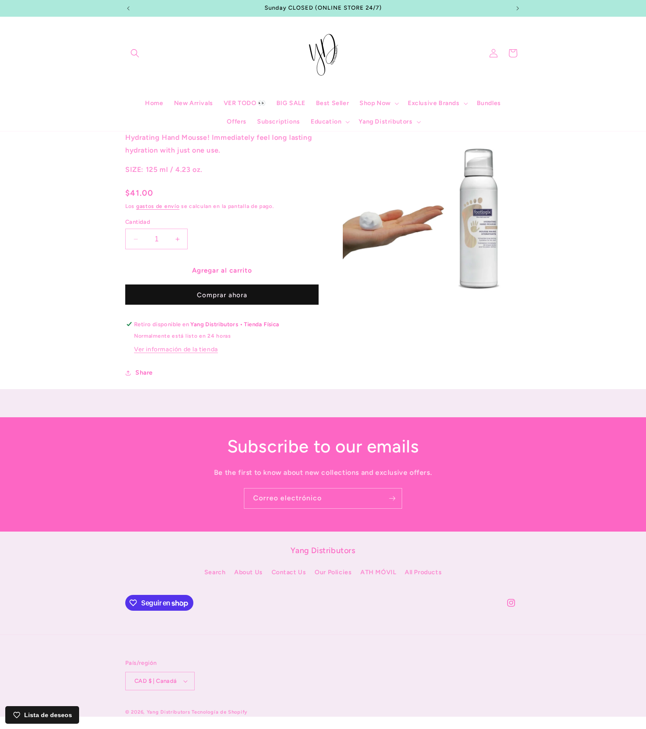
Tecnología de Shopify (219, 712)
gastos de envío (158, 206)
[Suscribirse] (392, 498)
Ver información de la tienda (176, 349)
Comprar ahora (222, 295)
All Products (423, 572)
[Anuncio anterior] (128, 8)
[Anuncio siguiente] (517, 8)
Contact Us (289, 572)
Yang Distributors (168, 712)
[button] (135, 53)
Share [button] (144, 372)
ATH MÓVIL (378, 572)
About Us (248, 572)
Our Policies (333, 572)
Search (215, 572)
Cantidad (137, 222)
